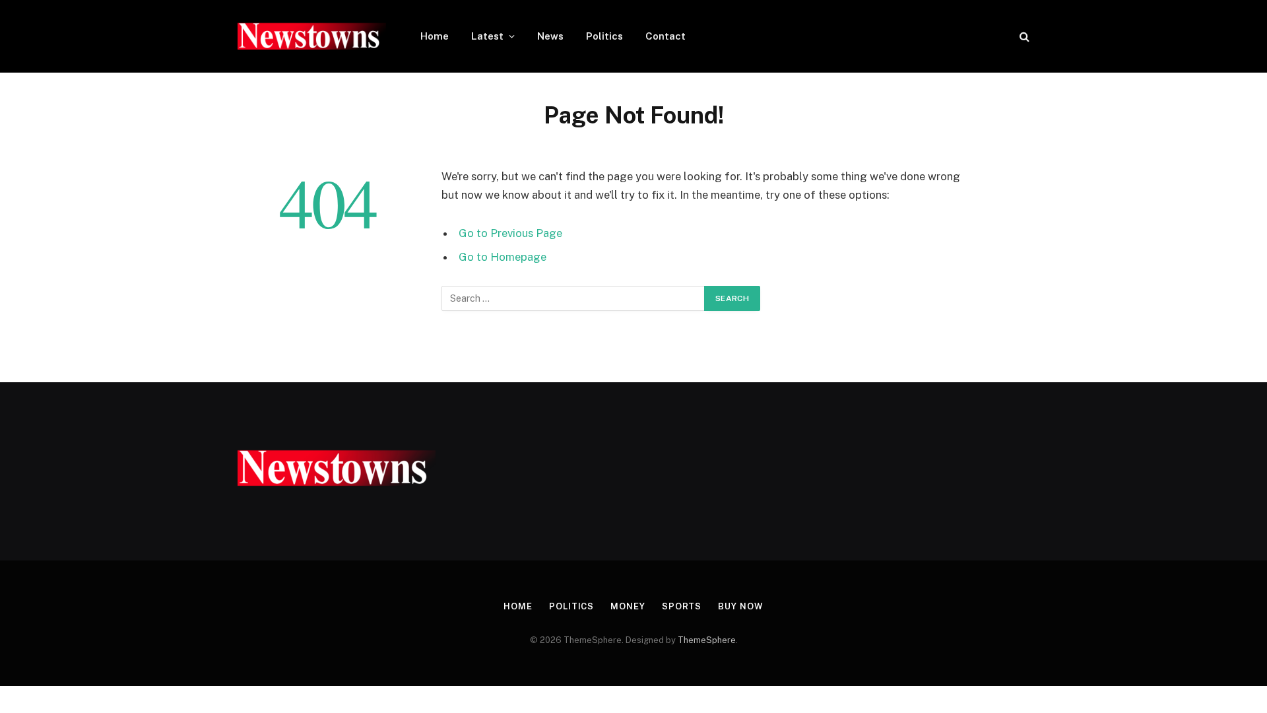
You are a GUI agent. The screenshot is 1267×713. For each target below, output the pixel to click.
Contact (665, 36)
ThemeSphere (707, 640)
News (550, 36)
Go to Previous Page (510, 233)
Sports (681, 606)
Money (627, 606)
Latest (487, 36)
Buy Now (740, 606)
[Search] (1023, 36)
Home (434, 36)
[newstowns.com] (312, 36)
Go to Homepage (502, 256)
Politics (604, 36)
